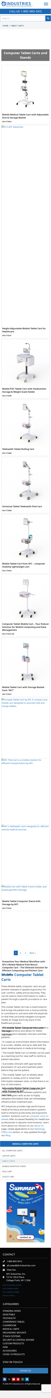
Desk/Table (9, 1314)
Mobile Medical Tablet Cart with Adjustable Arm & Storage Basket (25, 116)
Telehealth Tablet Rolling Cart (18, 449)
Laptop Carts (8, 1156)
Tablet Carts (8, 1161)
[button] (5, 1379)
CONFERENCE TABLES (13, 1322)
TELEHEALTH (9, 1318)
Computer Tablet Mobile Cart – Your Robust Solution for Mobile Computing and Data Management (25, 626)
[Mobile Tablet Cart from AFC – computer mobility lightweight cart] (25, 538)
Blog (8, 1135)
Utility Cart (8, 1176)
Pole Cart (7, 1171)
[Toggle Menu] (46, 4)
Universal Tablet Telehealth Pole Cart (22, 506)
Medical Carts (11, 1329)
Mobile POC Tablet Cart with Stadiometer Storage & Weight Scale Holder (24, 390)
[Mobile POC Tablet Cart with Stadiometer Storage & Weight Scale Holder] (25, 363)
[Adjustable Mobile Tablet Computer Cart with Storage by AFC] (25, 985)
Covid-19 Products (14, 1354)
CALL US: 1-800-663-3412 (25, 11)
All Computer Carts (12, 1150)
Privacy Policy (9, 1295)
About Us (39, 1125)
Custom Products (13, 1343)
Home (5, 25)
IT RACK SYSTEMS (11, 1336)
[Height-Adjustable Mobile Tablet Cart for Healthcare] (25, 225)
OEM (5, 1347)
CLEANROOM (9, 1325)
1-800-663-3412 (14, 1261)
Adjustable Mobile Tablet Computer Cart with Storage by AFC (23, 1090)
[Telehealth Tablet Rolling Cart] (25, 423)
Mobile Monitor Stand (14, 1166)
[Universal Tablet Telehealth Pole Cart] (25, 480)
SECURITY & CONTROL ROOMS (18, 1340)
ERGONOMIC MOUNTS (14, 1333)
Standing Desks (12, 1311)
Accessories (10, 1351)
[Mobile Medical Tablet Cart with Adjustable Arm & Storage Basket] (25, 88)
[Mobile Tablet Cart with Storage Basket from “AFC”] (25, 661)
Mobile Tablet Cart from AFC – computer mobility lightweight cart (23, 565)
